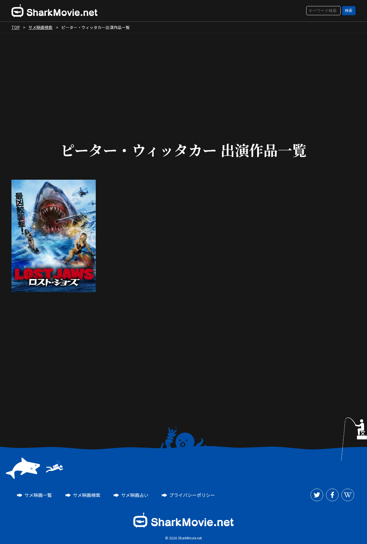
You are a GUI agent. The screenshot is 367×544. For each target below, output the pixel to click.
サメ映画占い (135, 494)
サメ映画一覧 (38, 494)
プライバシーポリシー (192, 494)
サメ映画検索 (40, 27)
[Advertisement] (183, 82)
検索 (348, 10)
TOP (15, 27)
